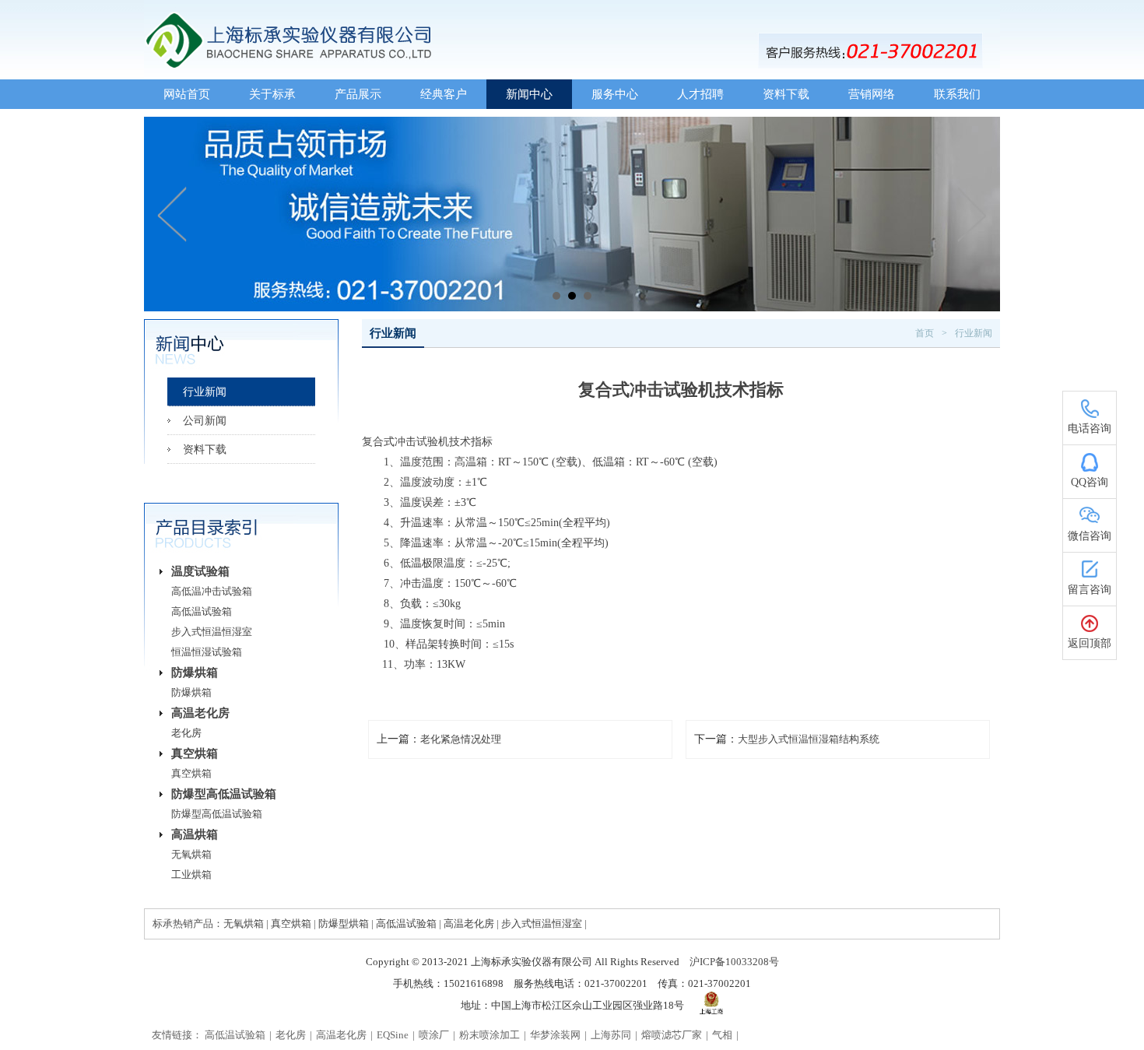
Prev (173, 214)
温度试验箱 (200, 571)
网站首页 (186, 94)
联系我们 (957, 94)
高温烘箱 (194, 834)
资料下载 (786, 94)
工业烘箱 (191, 874)
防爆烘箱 (194, 672)
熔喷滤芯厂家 (671, 1035)
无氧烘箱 (191, 854)
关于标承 (272, 94)
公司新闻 (204, 421)
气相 (722, 1035)
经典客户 (443, 94)
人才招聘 (700, 94)
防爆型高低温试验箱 (223, 794)
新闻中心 (529, 94)
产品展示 (358, 94)
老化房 (186, 733)
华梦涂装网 (555, 1035)
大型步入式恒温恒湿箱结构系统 (808, 739)
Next (971, 214)
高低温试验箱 (201, 611)
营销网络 (871, 94)
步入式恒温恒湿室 (211, 631)
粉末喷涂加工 (489, 1035)
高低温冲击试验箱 (211, 591)
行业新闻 (204, 392)
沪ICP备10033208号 (734, 961)
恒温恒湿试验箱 (206, 652)
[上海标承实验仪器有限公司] (572, 6)
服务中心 (614, 94)
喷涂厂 (434, 1035)
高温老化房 (200, 713)
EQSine (393, 1035)
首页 (924, 333)
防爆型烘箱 (343, 923)
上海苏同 (611, 1035)
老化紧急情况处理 (460, 739)
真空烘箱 (194, 753)
